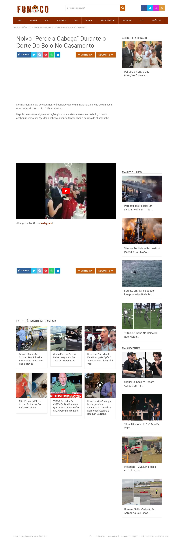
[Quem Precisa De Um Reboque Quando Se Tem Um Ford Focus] (66, 338)
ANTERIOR (87, 54)
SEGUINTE (104, 54)
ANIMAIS (33, 20)
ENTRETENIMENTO (107, 20)
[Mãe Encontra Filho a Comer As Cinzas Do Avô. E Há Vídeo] (31, 385)
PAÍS (76, 20)
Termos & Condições (129, 536)
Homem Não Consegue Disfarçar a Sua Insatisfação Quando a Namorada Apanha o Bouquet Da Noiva (99, 407)
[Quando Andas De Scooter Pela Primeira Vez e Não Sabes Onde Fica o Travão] (31, 338)
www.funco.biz (40, 536)
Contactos (112, 536)
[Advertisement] (66, 81)
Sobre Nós (100, 536)
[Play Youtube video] (66, 191)
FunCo (15, 536)
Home (19, 20)
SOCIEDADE (127, 20)
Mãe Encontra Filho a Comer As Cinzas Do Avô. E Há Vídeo (30, 404)
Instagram (46, 223)
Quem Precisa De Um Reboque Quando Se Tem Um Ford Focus (64, 357)
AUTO (47, 20)
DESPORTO (61, 20)
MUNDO (89, 20)
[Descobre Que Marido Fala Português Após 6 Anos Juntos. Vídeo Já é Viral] (100, 338)
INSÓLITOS (156, 20)
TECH (142, 20)
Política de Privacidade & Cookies (154, 536)
